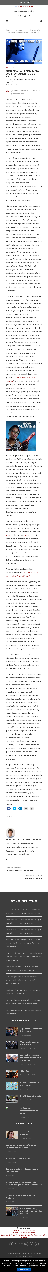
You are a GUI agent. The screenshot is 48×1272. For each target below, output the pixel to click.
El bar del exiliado (24, 1256)
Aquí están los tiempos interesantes (23, 913)
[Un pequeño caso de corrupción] (12, 1042)
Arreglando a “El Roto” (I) (18, 1158)
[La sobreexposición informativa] (12, 1083)
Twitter (23, 817)
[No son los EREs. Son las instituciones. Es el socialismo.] (12, 1055)
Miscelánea (20, 30)
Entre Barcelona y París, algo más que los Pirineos (31, 1211)
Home (8, 30)
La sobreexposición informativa (29, 1084)
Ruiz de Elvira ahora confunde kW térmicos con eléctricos (21, 1146)
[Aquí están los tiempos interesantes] (12, 1029)
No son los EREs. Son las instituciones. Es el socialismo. (24, 956)
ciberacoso (11, 817)
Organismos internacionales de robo (29, 1110)
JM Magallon (12, 1000)
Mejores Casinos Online (24, 1230)
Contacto (27, 1253)
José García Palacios (15, 990)
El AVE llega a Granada (30, 1096)
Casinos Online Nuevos (24, 1232)
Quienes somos (14, 1253)
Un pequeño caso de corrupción (29, 1043)
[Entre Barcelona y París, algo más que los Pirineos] (12, 1209)
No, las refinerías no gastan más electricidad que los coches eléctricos (24, 1183)
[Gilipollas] (12, 1071)
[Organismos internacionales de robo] (12, 1108)
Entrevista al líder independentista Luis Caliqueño (22, 1170)
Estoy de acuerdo (24, 1269)
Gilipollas (24, 1071)
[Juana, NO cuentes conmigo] (12, 1132)
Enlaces (37, 1253)
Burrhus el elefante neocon (24, 839)
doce (26, 535)
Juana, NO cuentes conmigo (29, 1133)
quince (9, 535)
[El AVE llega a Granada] (12, 1096)
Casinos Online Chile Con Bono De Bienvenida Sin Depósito (24, 1236)
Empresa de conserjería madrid (21, 953)
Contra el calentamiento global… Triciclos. (21, 1196)
